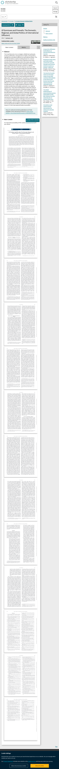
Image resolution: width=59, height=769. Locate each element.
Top (56, 746)
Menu (3, 17)
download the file (30, 122)
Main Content (8, 119)
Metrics (45, 37)
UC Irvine (3, 10)
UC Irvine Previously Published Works (23, 21)
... (38, 47)
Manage (54, 11)
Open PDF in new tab (33, 120)
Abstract (6, 52)
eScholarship (4, 21)
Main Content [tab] (9, 47)
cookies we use (32, 761)
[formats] (12, 25)
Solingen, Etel (9, 38)
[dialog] (29, 760)
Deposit (55, 8)
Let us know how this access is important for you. (22, 113)
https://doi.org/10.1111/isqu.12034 (11, 43)
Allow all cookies (39, 766)
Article (45, 28)
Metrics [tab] (24, 47)
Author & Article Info (49, 40)
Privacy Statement (8, 761)
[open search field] (56, 2)
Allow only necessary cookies (18, 766)
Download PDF (6, 25)
